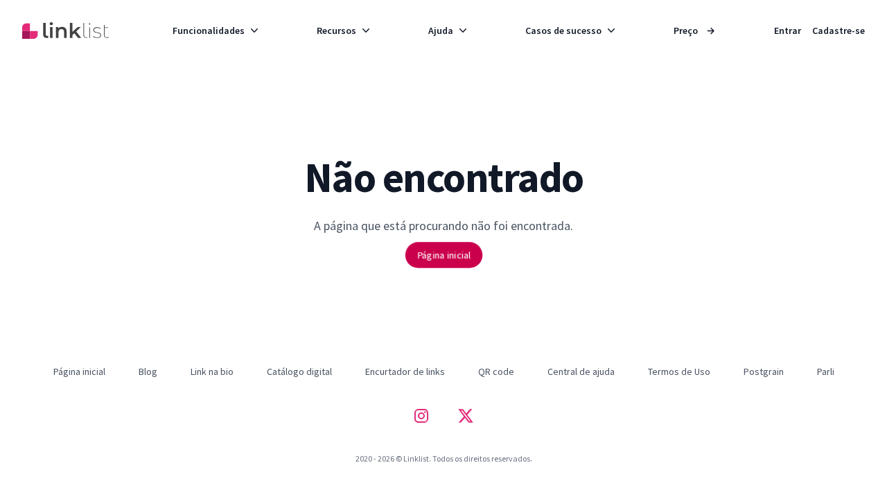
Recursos (336, 30)
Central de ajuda (581, 371)
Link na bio (212, 371)
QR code (496, 371)
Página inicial (443, 254)
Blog (148, 371)
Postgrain (764, 371)
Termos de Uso (679, 371)
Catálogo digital (299, 371)
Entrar (787, 30)
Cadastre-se (838, 30)
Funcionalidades (209, 30)
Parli (825, 371)
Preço (694, 30)
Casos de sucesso (563, 30)
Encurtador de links (405, 371)
